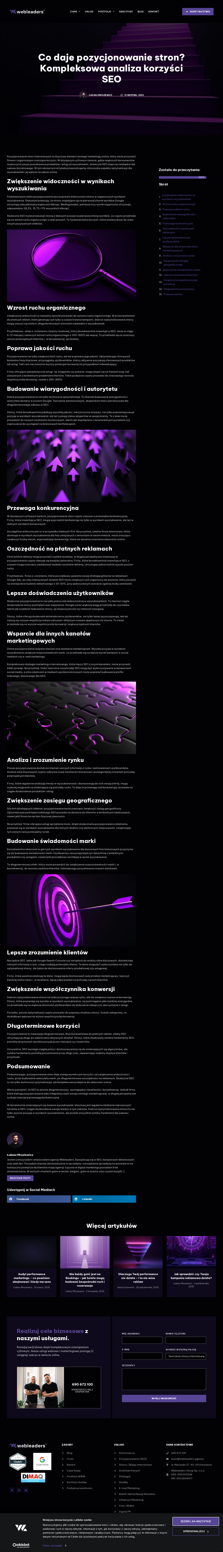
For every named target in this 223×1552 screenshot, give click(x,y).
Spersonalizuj (194, 1531)
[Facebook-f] (12, 1490)
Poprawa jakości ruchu (176, 209)
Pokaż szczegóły (52, 1545)
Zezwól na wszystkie (196, 1521)
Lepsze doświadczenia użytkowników (176, 239)
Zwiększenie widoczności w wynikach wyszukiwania (178, 197)
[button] (39, 1199)
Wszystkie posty (20, 1178)
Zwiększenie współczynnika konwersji (180, 282)
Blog (141, 11)
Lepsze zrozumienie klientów (181, 274)
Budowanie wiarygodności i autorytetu (179, 216)
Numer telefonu (176, 1334)
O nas (73, 11)
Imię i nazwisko (131, 1334)
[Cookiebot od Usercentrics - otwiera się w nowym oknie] (21, 1545)
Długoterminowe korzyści (179, 289)
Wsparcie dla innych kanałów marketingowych (180, 248)
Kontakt (153, 11)
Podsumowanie (173, 294)
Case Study (126, 11)
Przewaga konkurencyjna (178, 223)
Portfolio (104, 11)
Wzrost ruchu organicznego (179, 204)
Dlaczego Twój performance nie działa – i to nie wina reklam (138, 1278)
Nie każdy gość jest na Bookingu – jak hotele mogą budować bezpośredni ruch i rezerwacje (85, 1279)
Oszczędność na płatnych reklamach (178, 230)
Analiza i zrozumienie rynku (179, 255)
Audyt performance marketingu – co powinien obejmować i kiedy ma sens (32, 1278)
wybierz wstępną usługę (181, 1349)
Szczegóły (128, 1365)
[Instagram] (19, 1490)
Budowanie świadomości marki (181, 269)
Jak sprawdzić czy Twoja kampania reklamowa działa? (191, 1276)
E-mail (126, 1349)
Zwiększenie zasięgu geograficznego (176, 262)
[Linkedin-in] (26, 1490)
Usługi (89, 11)
